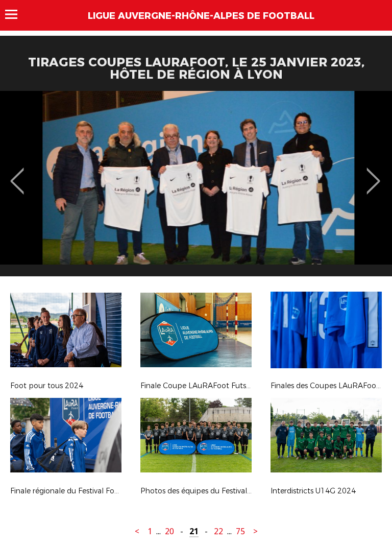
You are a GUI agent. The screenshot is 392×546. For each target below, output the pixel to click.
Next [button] (373, 173)
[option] (196, 187)
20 (169, 531)
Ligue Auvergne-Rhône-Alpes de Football (201, 15)
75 (240, 531)
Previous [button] (17, 173)
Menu (16, 14)
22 (218, 531)
